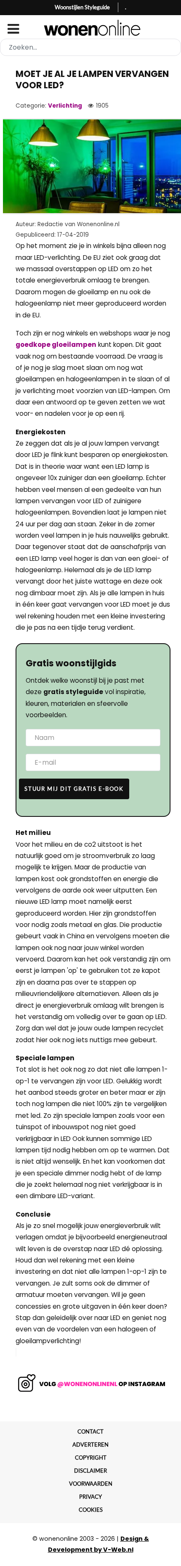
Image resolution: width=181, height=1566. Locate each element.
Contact (90, 1431)
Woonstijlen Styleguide (82, 7)
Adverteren (90, 1444)
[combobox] (90, 47)
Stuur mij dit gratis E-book (73, 788)
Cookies (91, 1509)
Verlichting (65, 106)
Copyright (90, 1457)
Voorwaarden (90, 1483)
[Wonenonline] (90, 28)
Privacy (90, 1496)
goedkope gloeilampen (56, 344)
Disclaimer (90, 1470)
